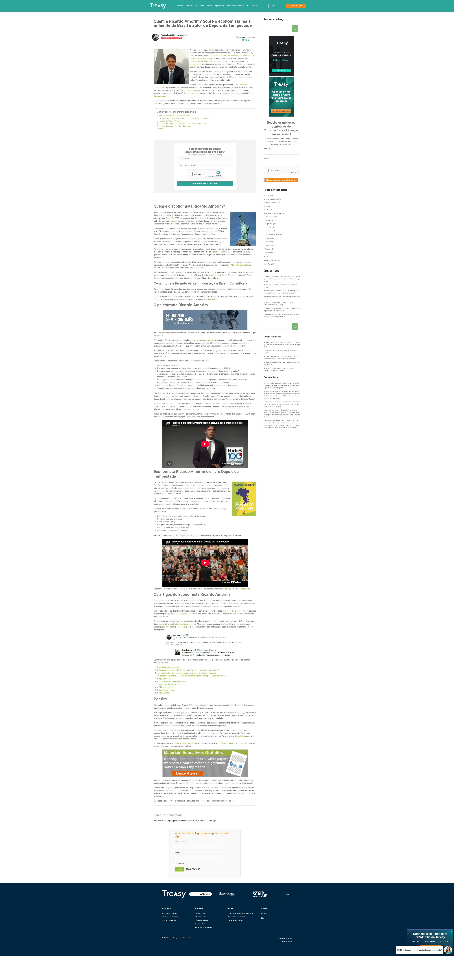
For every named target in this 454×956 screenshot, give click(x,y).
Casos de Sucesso (204, 6)
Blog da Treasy (200, 913)
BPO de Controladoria (169, 920)
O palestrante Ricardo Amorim (169, 121)
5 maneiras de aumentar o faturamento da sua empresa (282, 402)
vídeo (222, 414)
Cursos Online (269, 220)
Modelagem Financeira (169, 913)
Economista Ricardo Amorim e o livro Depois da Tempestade (182, 123)
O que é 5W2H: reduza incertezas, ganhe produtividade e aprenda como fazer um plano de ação (282, 414)
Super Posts (268, 264)
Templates (268, 242)
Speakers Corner (219, 252)
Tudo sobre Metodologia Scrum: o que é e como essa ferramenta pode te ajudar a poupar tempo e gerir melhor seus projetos (282, 385)
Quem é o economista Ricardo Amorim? (173, 116)
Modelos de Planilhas (272, 234)
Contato (254, 6)
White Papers (269, 252)
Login (273, 6)
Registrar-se (193, 869)
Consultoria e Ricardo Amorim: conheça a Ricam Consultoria (185, 118)
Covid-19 (267, 206)
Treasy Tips (269, 245)
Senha (177, 853)
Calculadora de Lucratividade (237, 917)
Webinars (268, 249)
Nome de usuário (181, 842)
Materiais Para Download (272, 213)
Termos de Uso (287, 942)
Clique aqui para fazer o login (205, 821)
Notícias (266, 257)
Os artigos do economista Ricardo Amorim (174, 126)
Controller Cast (270, 216)
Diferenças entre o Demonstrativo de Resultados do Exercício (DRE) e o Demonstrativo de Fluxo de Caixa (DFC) (282, 396)
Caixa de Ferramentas (235, 920)
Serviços (189, 6)
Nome (266, 149)
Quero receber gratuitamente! (281, 179)
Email (266, 158)
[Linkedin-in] (262, 918)
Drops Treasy (269, 224)
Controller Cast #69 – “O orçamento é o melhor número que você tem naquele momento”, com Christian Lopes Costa (282, 279)
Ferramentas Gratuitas (236, 6)
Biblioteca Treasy (200, 917)
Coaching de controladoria (170, 917)
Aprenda (218, 6)
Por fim (160, 129)
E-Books (268, 227)
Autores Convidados (271, 199)
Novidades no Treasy (271, 260)
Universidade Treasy (202, 920)
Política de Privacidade (284, 938)
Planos (180, 6)
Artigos (266, 195)
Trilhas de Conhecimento (203, 927)
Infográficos (269, 231)
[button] (296, 6)
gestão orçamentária (203, 340)
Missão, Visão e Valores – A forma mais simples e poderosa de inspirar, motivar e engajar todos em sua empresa (282, 425)
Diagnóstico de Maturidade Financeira (240, 913)
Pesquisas (268, 238)
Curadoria (267, 210)
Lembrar (180, 864)
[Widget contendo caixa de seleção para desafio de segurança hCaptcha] (205, 173)
